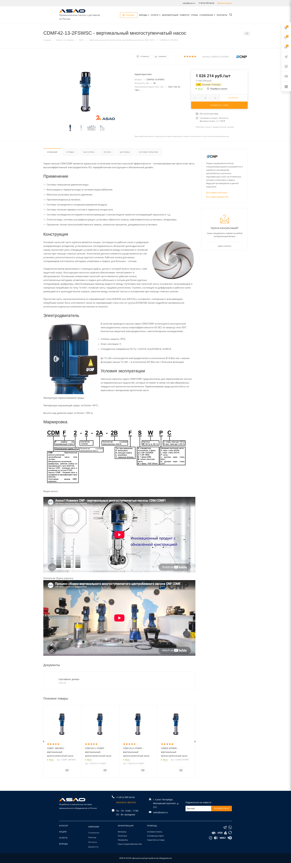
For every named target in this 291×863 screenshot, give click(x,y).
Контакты (222, 15)
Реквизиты (123, 839)
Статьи (194, 15)
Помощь (152, 825)
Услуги (154, 15)
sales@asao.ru (189, 3)
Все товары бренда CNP (217, 196)
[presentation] (43, 741)
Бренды (143, 15)
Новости (184, 15)
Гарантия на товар (155, 839)
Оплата (107, 152)
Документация (170, 15)
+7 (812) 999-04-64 (206, 3)
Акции (63, 831)
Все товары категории (216, 192)
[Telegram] (225, 827)
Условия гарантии (148, 152)
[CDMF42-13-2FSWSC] (86, 91)
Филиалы (122, 831)
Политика (122, 835)
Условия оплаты (154, 831)
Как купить (89, 152)
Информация (126, 825)
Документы (93, 846)
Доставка (125, 152)
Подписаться (221, 808)
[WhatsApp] (230, 827)
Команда (92, 837)
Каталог (64, 825)
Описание (52, 152)
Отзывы (70, 152)
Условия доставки (155, 835)
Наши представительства (130, 844)
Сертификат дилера (69, 679)
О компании (206, 15)
